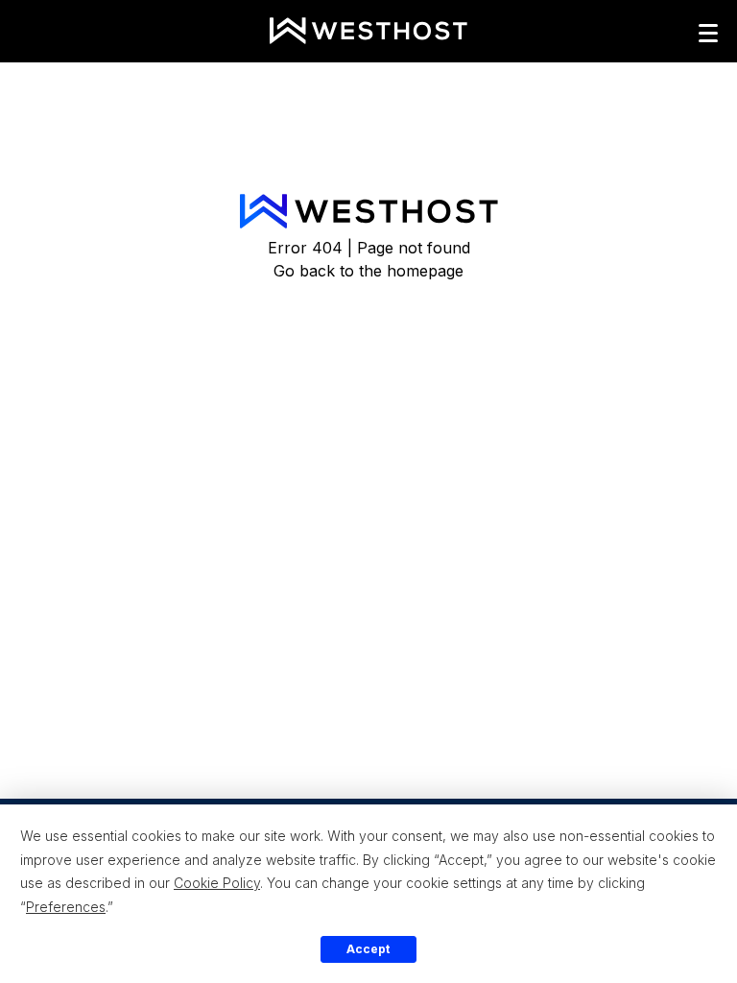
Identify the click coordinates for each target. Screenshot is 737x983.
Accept (368, 949)
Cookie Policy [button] (217, 883)
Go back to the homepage (368, 270)
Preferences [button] (66, 907)
